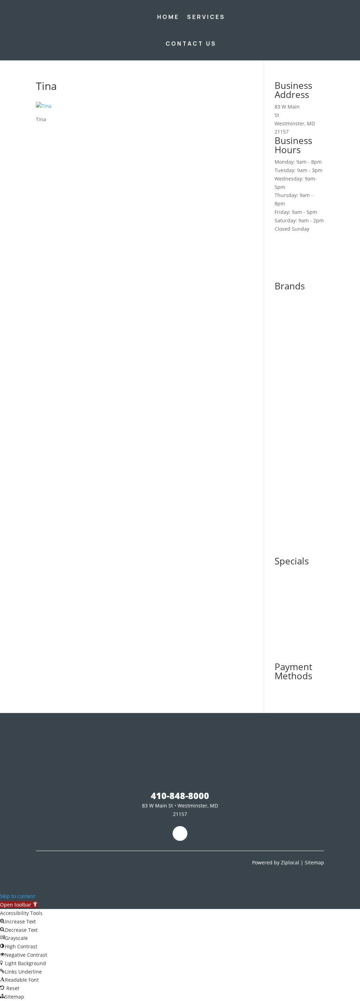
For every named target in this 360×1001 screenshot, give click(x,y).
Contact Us (191, 43)
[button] (19, 904)
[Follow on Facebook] (180, 833)
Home (168, 17)
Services (206, 17)
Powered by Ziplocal (275, 862)
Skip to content (17, 896)
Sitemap (314, 862)
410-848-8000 (292, 30)
